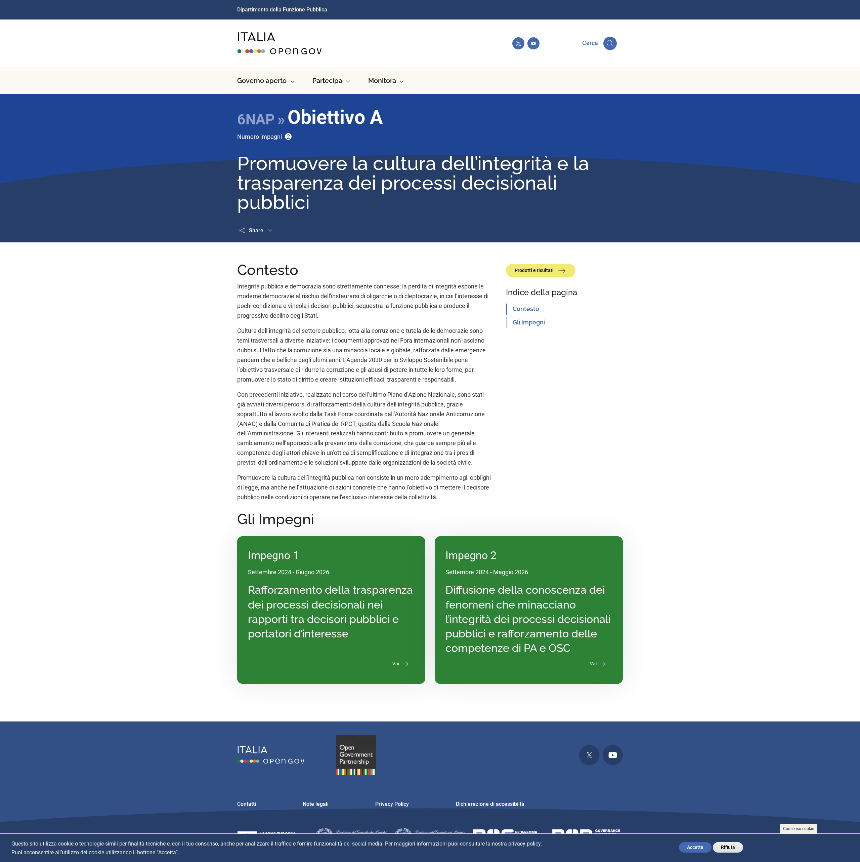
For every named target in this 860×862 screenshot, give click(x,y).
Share (256, 230)
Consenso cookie (798, 828)
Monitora (382, 81)
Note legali (316, 804)
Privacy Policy (392, 804)
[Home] (279, 43)
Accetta (695, 847)
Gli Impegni (529, 322)
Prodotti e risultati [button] (535, 270)
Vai (395, 663)
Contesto (526, 308)
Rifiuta (728, 847)
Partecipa (327, 81)
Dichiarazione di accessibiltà (490, 804)
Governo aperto (262, 81)
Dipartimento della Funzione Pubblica (282, 9)
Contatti (246, 804)
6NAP (256, 119)
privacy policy (524, 843)
